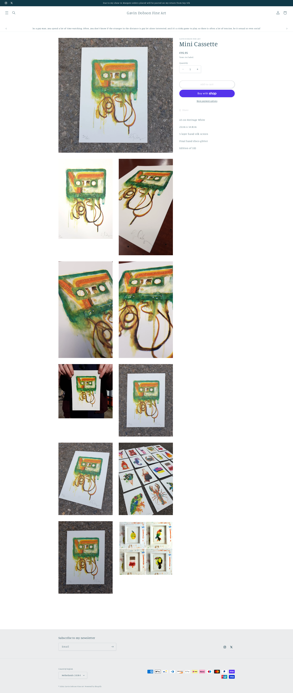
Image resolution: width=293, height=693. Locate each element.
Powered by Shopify (93, 686)
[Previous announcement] (6, 29)
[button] (6, 12)
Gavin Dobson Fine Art (74, 686)
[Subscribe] (112, 646)
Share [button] (185, 110)
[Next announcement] (287, 29)
